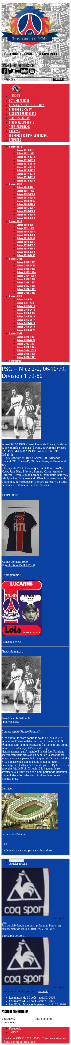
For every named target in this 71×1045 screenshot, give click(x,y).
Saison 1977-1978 (26, 173)
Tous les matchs (19, 127)
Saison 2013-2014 (26, 309)
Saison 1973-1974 (26, 160)
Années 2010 (15, 296)
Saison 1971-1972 (25, 153)
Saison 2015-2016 (26, 316)
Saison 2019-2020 (26, 330)
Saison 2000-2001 (26, 262)
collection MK (11, 641)
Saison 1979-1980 (26, 180)
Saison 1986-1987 (26, 207)
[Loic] (25, 914)
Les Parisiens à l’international (28, 135)
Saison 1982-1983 (26, 194)
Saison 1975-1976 (26, 167)
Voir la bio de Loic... (14, 935)
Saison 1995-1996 (26, 241)
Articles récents (18, 863)
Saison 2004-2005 (26, 275)
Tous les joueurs (19, 118)
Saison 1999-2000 (26, 255)
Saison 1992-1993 (26, 231)
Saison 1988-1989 (26, 214)
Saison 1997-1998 (26, 248)
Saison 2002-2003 (26, 268)
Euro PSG (14, 131)
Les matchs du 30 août (22, 997)
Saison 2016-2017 (26, 319)
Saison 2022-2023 (26, 343)
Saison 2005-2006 (26, 279)
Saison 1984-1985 (26, 200)
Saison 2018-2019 (26, 326)
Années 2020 (15, 333)
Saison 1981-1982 (25, 190)
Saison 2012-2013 (26, 306)
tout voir (43, 991)
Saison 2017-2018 (26, 323)
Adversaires (15, 360)
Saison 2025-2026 (26, 353)
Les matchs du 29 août (22, 1001)
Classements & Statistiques (26, 105)
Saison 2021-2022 (26, 340)
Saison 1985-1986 (26, 204)
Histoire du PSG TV (20, 109)
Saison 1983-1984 (26, 197)
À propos (16, 860)
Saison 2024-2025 (26, 350)
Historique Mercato (21, 122)
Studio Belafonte (26, 1041)
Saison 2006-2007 (26, 282)
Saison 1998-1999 (26, 251)
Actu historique (19, 100)
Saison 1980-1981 (25, 187)
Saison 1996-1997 (26, 245)
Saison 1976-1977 (26, 170)
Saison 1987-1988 (26, 211)
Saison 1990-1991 (25, 224)
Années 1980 (15, 183)
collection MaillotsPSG (20, 565)
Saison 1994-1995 (26, 238)
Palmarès (15, 140)
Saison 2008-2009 (26, 289)
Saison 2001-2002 (26, 265)
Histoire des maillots (22, 114)
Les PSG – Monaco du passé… (28, 1004)
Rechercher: (9, 79)
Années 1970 (15, 146)
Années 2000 (15, 258)
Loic (4, 922)
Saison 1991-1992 (25, 228)
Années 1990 (15, 221)
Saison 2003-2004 (26, 272)
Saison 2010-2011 (25, 299)
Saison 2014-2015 (26, 313)
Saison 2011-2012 (25, 302)
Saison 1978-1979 (26, 177)
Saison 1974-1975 (26, 163)
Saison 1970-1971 (25, 150)
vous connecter (25, 1018)
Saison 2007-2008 (26, 285)
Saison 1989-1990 (26, 217)
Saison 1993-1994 (26, 234)
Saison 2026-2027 (26, 357)
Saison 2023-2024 (26, 347)
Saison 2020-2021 (26, 336)
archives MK (10, 721)
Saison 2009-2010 (26, 292)
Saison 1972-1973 (26, 156)
